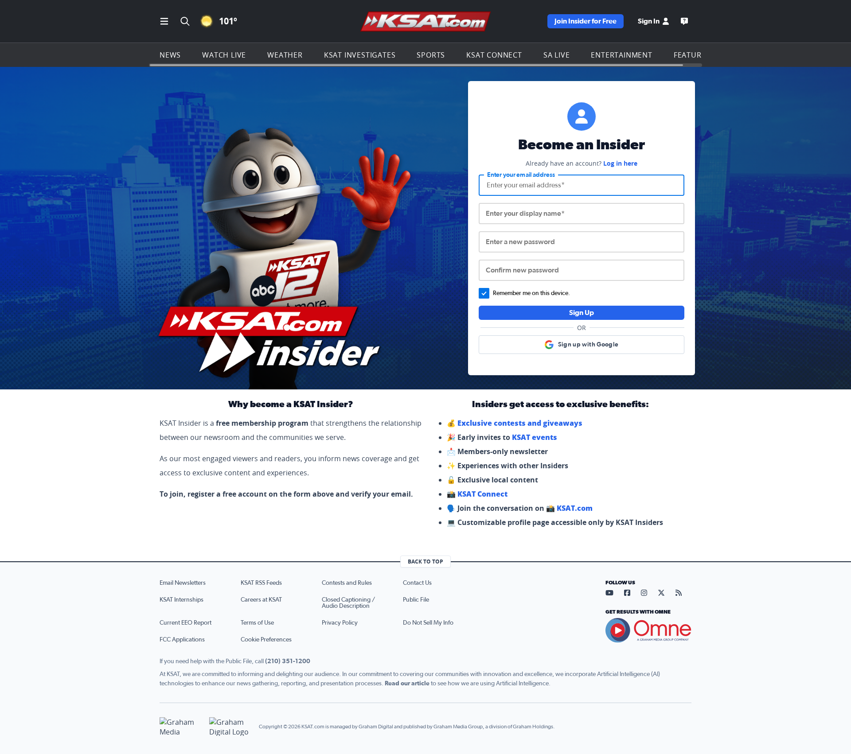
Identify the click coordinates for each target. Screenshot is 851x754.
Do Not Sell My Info (428, 623)
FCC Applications (182, 640)
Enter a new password (520, 241)
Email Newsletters (183, 583)
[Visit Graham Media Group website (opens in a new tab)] (181, 726)
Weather (285, 55)
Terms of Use (257, 623)
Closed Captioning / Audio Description (348, 603)
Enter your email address (521, 175)
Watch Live (224, 55)
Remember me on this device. (531, 293)
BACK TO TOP (425, 561)
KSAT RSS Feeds (261, 583)
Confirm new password (522, 270)
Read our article (407, 683)
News (170, 55)
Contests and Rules (347, 583)
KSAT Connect (494, 55)
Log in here (620, 163)
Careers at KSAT (261, 600)
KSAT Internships (181, 600)
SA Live (556, 55)
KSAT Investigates (360, 55)
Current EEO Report (185, 623)
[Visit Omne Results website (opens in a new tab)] (648, 630)
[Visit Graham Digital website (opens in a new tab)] (230, 726)
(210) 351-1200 (287, 661)
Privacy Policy (340, 623)
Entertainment (621, 55)
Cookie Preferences (266, 640)
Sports (431, 55)
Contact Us (417, 583)
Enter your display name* (525, 213)
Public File (416, 600)
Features (692, 55)
